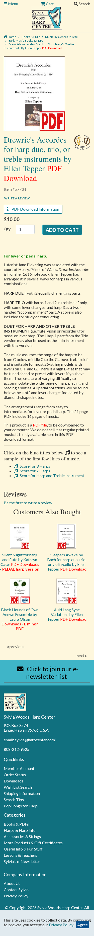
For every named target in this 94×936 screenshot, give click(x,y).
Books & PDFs (31, 37)
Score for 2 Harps (34, 470)
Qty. (7, 228)
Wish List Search (18, 787)
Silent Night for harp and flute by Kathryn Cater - (19, 561)
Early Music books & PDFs (26, 40)
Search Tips (14, 799)
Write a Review (17, 198)
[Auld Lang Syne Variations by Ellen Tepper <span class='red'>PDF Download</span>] (67, 591)
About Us (12, 883)
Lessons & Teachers (20, 855)
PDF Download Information (34, 209)
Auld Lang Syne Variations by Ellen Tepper (66, 614)
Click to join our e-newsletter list (52, 672)
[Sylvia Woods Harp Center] (47, 17)
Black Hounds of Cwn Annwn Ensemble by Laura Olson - (19, 619)
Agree (82, 924)
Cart (49, 3)
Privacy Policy (16, 895)
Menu (12, 3)
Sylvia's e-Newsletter (22, 861)
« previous (15, 646)
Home (11, 37)
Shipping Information (22, 793)
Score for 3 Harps (34, 466)
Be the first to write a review (28, 502)
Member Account (19, 768)
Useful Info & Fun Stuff (23, 849)
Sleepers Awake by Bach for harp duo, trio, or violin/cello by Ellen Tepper (66, 561)
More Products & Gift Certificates (33, 842)
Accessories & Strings (22, 836)
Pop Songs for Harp (21, 805)
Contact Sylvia (16, 889)
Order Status (15, 774)
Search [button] (84, 3)
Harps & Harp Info (20, 830)
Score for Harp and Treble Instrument (51, 475)
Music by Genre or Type (61, 37)
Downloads (13, 780)
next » (82, 655)
